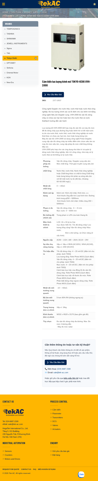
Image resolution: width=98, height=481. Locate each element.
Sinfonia (10, 68)
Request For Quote (11, 469)
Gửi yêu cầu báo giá (60, 451)
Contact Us (26, 469)
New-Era (10, 82)
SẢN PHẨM (16, 12)
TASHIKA (10, 34)
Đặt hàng (56, 455)
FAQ (34, 469)
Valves (55, 425)
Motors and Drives (12, 459)
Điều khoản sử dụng (47, 469)
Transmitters (57, 417)
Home (5, 12)
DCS (54, 421)
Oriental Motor (12, 73)
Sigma (9, 48)
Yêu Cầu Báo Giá (53, 95)
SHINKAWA (11, 39)
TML (8, 53)
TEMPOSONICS (13, 29)
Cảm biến (56, 410)
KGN (8, 77)
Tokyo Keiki (41, 12)
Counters (8, 455)
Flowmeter (56, 413)
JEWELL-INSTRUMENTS (17, 43)
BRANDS (28, 12)
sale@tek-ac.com (60, 372)
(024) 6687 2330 (64, 369)
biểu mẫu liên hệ (71, 378)
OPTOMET (11, 63)
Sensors (8, 451)
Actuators (56, 429)
